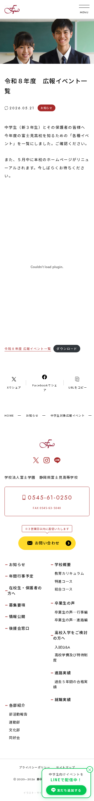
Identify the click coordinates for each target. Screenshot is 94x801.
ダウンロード (66, 348)
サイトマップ (65, 767)
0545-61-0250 (50, 497)
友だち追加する (69, 790)
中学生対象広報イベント (68, 415)
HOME (9, 415)
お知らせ (32, 415)
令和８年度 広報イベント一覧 (28, 348)
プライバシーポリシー (34, 767)
